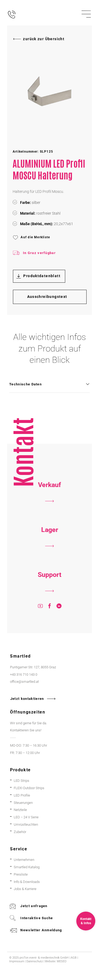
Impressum (16, 961)
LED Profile (22, 795)
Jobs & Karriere (25, 889)
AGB (74, 957)
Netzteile (20, 810)
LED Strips (21, 781)
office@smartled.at (24, 682)
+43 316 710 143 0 (49, 601)
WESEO (61, 961)
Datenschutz (34, 961)
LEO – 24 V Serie (26, 817)
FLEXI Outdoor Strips (29, 788)
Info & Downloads (27, 882)
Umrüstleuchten (26, 824)
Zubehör (20, 832)
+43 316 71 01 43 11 (49, 556)
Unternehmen (24, 860)
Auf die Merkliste (35, 237)
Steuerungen (23, 803)
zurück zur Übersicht (43, 39)
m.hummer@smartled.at (49, 615)
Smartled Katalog (27, 867)
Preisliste (21, 874)
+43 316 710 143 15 (49, 511)
